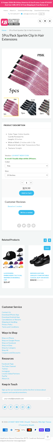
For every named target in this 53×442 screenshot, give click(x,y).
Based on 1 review (15, 206)
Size (7, 171)
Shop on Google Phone (11, 340)
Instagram (6, 371)
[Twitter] (4, 407)
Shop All (5, 350)
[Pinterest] (16, 407)
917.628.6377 (15, 14)
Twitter (5, 369)
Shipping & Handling (9, 322)
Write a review (26, 212)
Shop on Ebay (7, 345)
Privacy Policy (7, 324)
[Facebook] (10, 407)
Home (6, 10)
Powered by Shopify (27, 425)
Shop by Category (9, 348)
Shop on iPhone (8, 338)
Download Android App (41, 10)
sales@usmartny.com (30, 14)
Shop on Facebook (9, 343)
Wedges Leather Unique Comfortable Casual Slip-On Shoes (39, 275)
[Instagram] (22, 407)
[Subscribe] (48, 399)
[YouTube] (28, 407)
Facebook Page (8, 364)
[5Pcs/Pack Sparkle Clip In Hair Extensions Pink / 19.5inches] (26, 73)
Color (7, 162)
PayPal (4, 376)
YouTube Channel (9, 366)
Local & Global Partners (11, 374)
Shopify (27, 422)
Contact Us (6, 312)
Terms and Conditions (10, 327)
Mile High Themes (44, 422)
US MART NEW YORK (20, 155)
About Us (13, 10)
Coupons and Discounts (11, 353)
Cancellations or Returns (11, 320)
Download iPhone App (25, 10)
